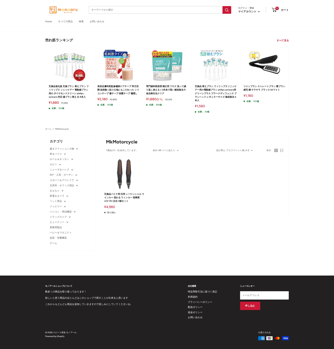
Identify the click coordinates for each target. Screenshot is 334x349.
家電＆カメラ (57, 195)
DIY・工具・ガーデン (62, 174)
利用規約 (193, 296)
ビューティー (57, 222)
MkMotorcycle (62, 129)
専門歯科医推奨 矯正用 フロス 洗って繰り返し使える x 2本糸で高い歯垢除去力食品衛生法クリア (166, 90)
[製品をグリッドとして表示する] (276, 150)
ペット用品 (56, 201)
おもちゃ (55, 190)
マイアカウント (247, 11)
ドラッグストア (58, 216)
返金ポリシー (195, 312)
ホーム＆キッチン (60, 159)
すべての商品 (65, 21)
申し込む (250, 305)
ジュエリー (56, 206)
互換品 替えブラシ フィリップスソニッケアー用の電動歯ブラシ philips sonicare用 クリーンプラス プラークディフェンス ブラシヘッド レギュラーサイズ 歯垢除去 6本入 (216, 93)
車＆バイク (56, 153)
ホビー (54, 164)
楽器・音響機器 (58, 237)
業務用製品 (56, 227)
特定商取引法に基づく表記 (202, 291)
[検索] (226, 10)
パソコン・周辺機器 (61, 211)
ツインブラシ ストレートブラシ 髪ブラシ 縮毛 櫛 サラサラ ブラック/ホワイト (264, 88)
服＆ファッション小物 (62, 148)
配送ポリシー (195, 307)
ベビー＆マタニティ (61, 232)
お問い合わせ (97, 21)
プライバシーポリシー (200, 302)
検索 (81, 21)
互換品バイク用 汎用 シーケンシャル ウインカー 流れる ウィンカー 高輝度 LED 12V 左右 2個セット (124, 197)
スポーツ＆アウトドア (62, 180)
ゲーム (53, 243)
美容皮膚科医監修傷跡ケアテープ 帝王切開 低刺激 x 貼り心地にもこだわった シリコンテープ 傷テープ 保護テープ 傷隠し (118, 90)
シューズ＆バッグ (60, 169)
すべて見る (283, 40)
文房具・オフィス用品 (62, 185)
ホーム (48, 129)
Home (48, 21)
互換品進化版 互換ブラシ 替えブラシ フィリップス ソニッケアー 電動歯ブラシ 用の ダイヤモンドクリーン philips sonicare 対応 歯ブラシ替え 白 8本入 (69, 91)
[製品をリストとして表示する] (281, 150)
